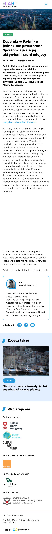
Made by (7, 529)
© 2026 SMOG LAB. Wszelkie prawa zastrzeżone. (21, 521)
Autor (20, 282)
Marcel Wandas (26, 60)
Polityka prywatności (13, 515)
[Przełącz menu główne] (46, 4)
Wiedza (8, 34)
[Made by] (21, 529)
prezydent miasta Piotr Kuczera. (19, 122)
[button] (19, 325)
